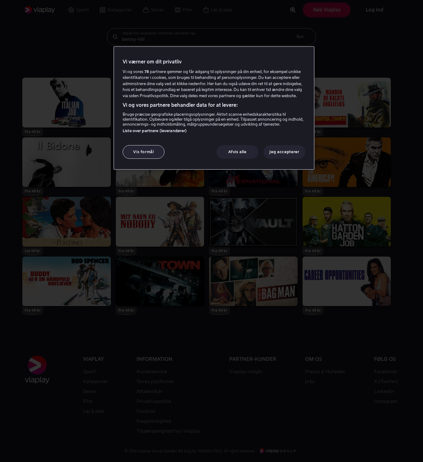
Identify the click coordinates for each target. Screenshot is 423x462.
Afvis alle (237, 152)
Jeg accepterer (284, 152)
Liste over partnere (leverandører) (155, 131)
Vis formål (143, 152)
